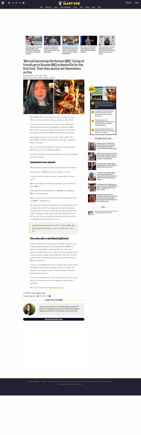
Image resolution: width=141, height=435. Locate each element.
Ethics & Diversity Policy (94, 381)
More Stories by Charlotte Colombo (54, 319)
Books (56, 7)
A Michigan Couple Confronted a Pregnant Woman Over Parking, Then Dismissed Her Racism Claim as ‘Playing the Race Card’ (34, 50)
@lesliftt (35, 225)
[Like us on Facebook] (12, 4)
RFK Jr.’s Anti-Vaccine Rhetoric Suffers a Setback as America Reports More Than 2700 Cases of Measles (88, 49)
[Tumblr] (19, 4)
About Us (43, 381)
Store (99, 7)
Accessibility (73, 381)
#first (73, 225)
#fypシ (49, 228)
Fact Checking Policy (63, 384)
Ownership (73, 384)
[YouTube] (23, 4)
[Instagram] (16, 4)
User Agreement (82, 381)
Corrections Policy (106, 381)
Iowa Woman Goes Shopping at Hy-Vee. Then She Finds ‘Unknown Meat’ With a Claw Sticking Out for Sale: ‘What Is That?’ (107, 186)
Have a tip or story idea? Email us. (105, 211)
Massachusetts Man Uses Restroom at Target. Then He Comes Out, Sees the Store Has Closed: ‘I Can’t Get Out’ (105, 130)
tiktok (43, 293)
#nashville (43, 228)
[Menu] (3, 3)
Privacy (56, 381)
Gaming (87, 7)
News (41, 7)
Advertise (50, 381)
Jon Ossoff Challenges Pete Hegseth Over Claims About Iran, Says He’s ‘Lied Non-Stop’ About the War (51, 49)
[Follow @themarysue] (9, 4)
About (93, 7)
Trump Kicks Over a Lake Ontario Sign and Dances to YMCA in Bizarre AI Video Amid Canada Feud (107, 165)
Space (81, 7)
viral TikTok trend (44, 265)
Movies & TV (49, 7)
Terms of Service (64, 381)
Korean (33, 293)
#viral (54, 228)
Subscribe (128, 3)
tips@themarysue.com (56, 287)
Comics (75, 7)
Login (136, 3)
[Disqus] (54, 348)
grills (56, 246)
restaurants (38, 293)
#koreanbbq (36, 228)
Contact (80, 384)
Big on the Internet (65, 7)
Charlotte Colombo (29, 75)
